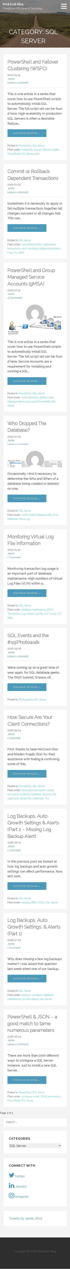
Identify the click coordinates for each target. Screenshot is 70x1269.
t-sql (10, 252)
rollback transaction (49, 248)
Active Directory (30, 397)
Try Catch (19, 252)
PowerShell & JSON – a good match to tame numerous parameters (32, 1023)
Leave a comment (17, 82)
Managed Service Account (21, 401)
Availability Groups (31, 149)
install (50, 397)
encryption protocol (18, 794)
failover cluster (51, 149)
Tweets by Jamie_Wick (25, 1218)
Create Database (37, 515)
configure (37, 995)
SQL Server (38, 145)
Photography (26, 699)
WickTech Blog (13, 4)
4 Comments (14, 297)
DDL (49, 515)
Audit (24, 515)
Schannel (36, 794)
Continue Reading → (27, 133)
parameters (54, 1096)
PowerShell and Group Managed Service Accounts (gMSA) (31, 277)
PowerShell (25, 145)
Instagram (21, 1196)
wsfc (36, 153)
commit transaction (31, 244)
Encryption (27, 790)
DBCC (50, 609)
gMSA (43, 397)
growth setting (30, 999)
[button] (65, 6)
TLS (47, 798)
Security (46, 794)
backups (26, 902)
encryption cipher (44, 790)
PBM (34, 902)
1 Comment (13, 557)
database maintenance (33, 609)
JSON (43, 1096)
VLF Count (50, 613)
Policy (41, 902)
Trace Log (24, 519)
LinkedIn (20, 1186)
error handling (29, 248)
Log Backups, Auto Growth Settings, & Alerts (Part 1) (33, 926)
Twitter (19, 1176)
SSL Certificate (35, 798)
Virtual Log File (34, 613)
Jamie (10, 78)
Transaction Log (16, 613)
